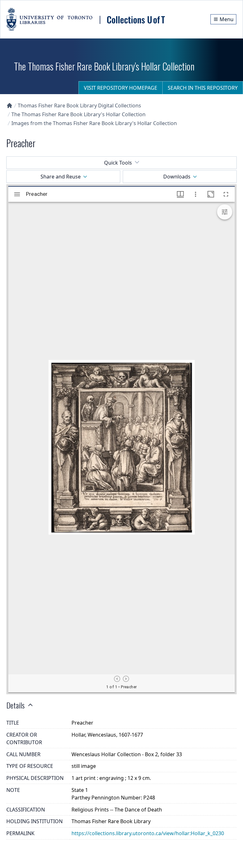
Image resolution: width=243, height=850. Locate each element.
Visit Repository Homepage (120, 87)
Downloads (176, 176)
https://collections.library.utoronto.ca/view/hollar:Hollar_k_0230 (148, 833)
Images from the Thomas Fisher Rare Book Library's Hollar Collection (94, 123)
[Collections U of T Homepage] (9, 105)
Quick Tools (118, 162)
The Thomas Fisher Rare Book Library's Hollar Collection (78, 114)
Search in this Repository (203, 87)
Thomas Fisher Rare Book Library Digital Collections (79, 105)
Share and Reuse (60, 176)
